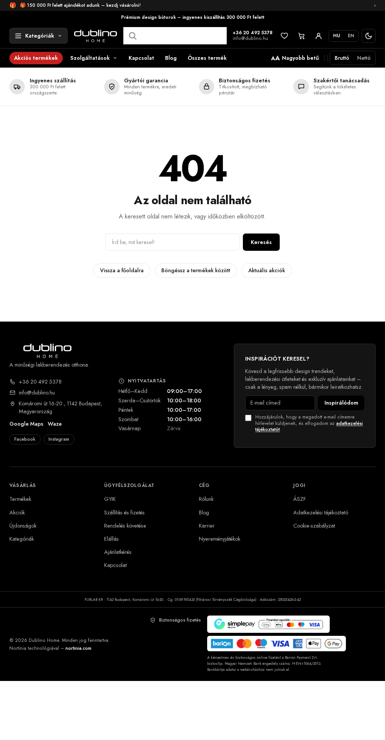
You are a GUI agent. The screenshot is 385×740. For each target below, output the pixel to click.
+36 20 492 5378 (253, 33)
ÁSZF (299, 499)
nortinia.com (78, 648)
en (351, 35)
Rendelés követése (125, 525)
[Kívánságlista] (284, 36)
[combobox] (175, 35)
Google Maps (26, 424)
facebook (24, 439)
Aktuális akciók (266, 270)
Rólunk (206, 499)
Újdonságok (22, 525)
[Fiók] (319, 36)
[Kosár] (301, 36)
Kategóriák (21, 539)
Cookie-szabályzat (314, 525)
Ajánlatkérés (118, 552)
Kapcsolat (141, 58)
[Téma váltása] (369, 36)
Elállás (111, 539)
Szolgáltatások (90, 58)
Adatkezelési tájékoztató (320, 512)
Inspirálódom (341, 402)
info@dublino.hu (250, 39)
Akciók (17, 512)
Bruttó (342, 58)
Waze (55, 424)
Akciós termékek (36, 58)
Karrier (207, 525)
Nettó (364, 58)
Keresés (261, 242)
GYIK (110, 499)
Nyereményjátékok (219, 539)
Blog (171, 58)
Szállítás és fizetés (124, 512)
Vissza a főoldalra (122, 270)
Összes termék (207, 58)
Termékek (20, 499)
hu (336, 35)
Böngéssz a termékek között (195, 270)
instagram (59, 439)
